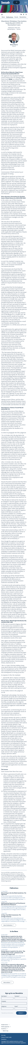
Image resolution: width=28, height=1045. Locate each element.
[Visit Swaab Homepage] (5, 2)
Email (16, 1006)
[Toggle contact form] (16, 2)
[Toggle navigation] (25, 2)
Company (3, 1001)
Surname (17, 996)
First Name (4, 996)
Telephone (3, 1006)
